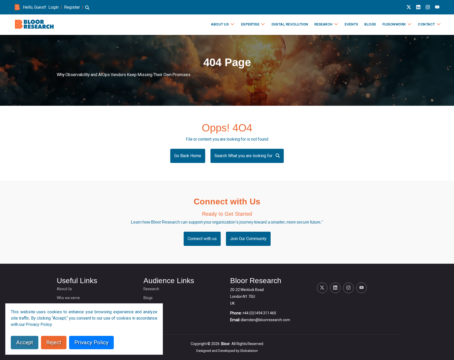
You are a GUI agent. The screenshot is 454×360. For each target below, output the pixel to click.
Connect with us (202, 238)
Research (323, 24)
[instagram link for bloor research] (428, 7)
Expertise (250, 24)
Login (53, 7)
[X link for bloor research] (409, 7)
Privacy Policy (91, 342)
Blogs (370, 24)
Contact (426, 24)
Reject (53, 342)
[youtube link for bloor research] (437, 7)
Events (351, 24)
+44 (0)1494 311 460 (259, 313)
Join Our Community (248, 238)
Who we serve (68, 298)
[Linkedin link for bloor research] (418, 7)
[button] (87, 10)
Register (72, 7)
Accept (24, 342)
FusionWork (394, 24)
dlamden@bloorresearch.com (265, 320)
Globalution (249, 351)
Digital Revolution (290, 24)
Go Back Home (187, 155)
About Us (220, 24)
